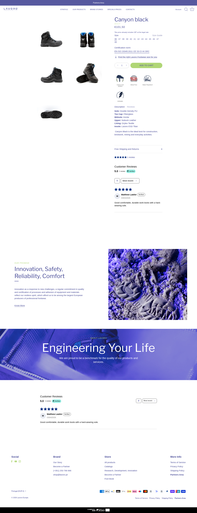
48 (115, 42)
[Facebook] (12, 461)
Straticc (64, 9)
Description (119, 107)
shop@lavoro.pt (60, 475)
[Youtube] (16, 461)
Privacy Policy (176, 466)
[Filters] (117, 180)
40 (131, 39)
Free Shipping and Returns (126, 149)
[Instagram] (20, 461)
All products (110, 462)
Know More (19, 305)
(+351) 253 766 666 (62, 470)
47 (158, 39)
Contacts (130, 9)
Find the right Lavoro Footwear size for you (137, 57)
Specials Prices (114, 9)
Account (178, 9)
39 (127, 39)
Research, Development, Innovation (121, 470)
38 (123, 39)
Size (138, 35)
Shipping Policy (177, 470)
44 (146, 39)
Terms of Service (178, 462)
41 (135, 39)
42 (138, 39)
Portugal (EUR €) (17, 491)
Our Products (79, 9)
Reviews (131, 107)
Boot (117, 24)
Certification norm (122, 48)
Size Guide (157, 35)
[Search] (186, 9)
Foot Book (109, 479)
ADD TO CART (146, 65)
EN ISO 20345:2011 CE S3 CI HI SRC (131, 51)
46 (154, 39)
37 (119, 39)
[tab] (120, 106)
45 (150, 39)
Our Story (57, 462)
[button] (120, 157)
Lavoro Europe (22, 498)
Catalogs (109, 466)
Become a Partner (61, 466)
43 (142, 39)
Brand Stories (96, 9)
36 (115, 39)
